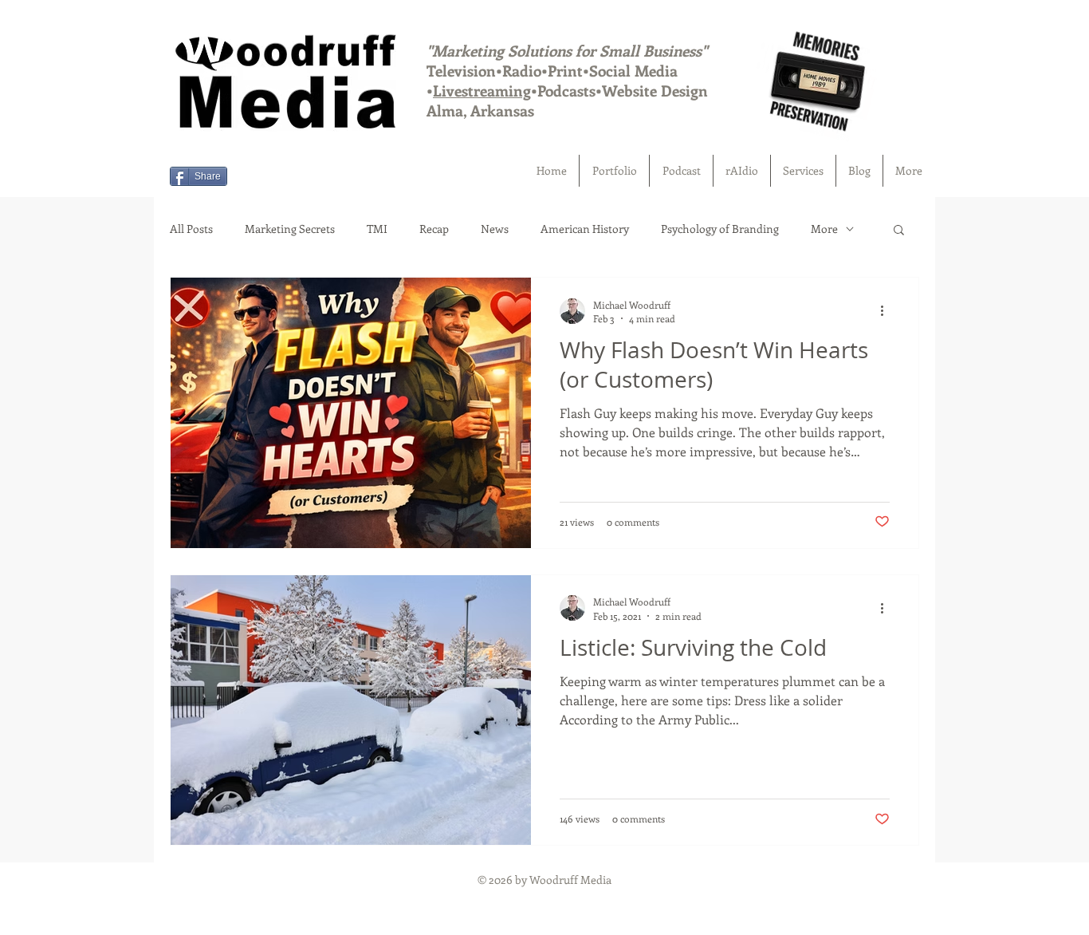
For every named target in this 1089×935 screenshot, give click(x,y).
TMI (377, 228)
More (824, 228)
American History (585, 228)
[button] (803, 171)
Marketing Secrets (290, 228)
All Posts (191, 228)
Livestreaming (482, 91)
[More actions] (887, 311)
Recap (434, 228)
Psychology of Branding (720, 228)
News (495, 228)
